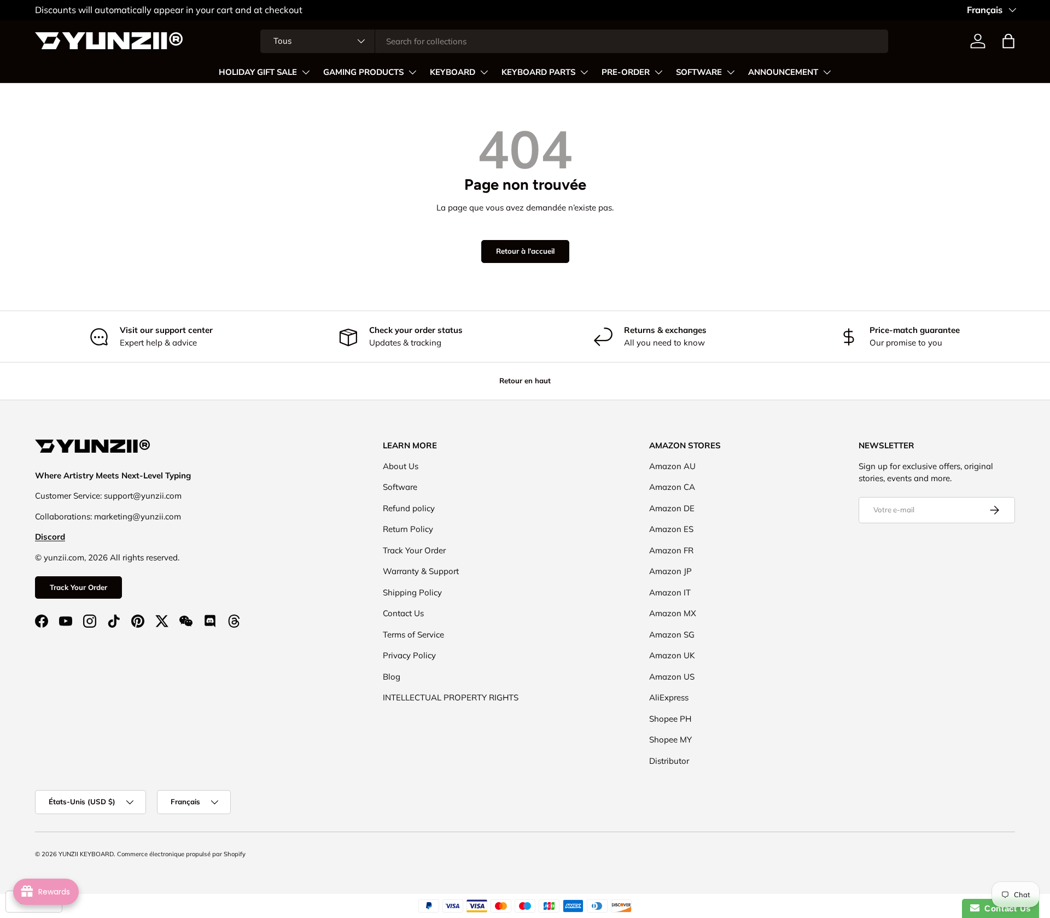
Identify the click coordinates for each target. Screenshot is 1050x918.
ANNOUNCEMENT (783, 72)
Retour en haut (525, 380)
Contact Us (403, 613)
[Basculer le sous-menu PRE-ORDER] (658, 72)
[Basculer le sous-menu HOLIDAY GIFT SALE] (305, 72)
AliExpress (669, 697)
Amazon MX (672, 613)
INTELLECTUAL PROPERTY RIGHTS (450, 697)
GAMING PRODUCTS (363, 72)
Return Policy (408, 529)
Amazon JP (670, 571)
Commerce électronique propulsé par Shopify (181, 854)
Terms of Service (413, 634)
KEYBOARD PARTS (538, 72)
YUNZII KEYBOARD (86, 854)
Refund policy (409, 508)
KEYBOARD (452, 72)
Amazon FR (671, 550)
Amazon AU (672, 466)
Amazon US (672, 676)
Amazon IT (670, 592)
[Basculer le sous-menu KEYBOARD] (484, 72)
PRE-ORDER (626, 72)
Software (400, 487)
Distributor (669, 761)
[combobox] (574, 41)
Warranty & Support (421, 571)
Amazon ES (671, 529)
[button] (1008, 41)
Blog (391, 676)
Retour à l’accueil (525, 251)
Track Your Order (78, 587)
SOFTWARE (699, 72)
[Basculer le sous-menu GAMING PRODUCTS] (412, 72)
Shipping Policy (412, 592)
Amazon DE (672, 508)
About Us (400, 466)
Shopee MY (670, 739)
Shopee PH (670, 719)
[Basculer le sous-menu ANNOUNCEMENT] (826, 72)
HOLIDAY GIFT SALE (258, 72)
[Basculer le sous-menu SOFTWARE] (730, 72)
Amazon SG (672, 634)
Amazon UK (672, 655)
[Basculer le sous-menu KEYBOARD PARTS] (584, 72)
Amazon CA (672, 487)
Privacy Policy (409, 655)
